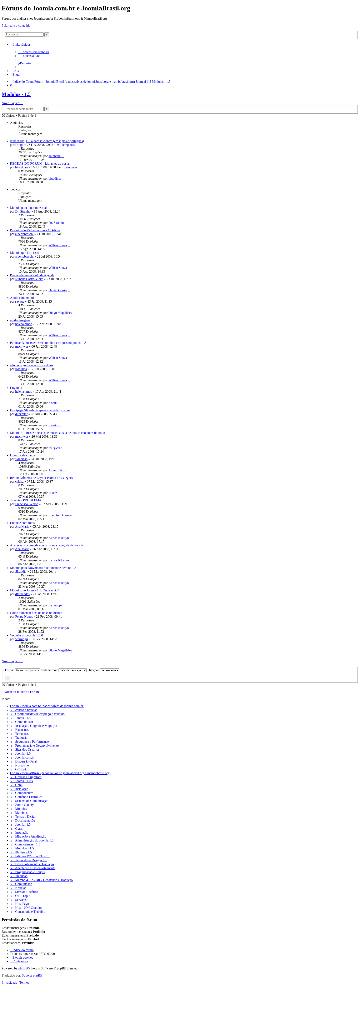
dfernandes (22, 594)
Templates (68, 145)
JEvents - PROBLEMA (25, 500)
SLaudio (20, 571)
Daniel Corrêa (58, 290)
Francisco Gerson (26, 504)
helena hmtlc (23, 324)
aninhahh (55, 156)
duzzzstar (21, 414)
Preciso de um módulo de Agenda (32, 275)
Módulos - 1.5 (16, 94)
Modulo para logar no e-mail (29, 207)
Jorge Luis (55, 470)
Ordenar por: (50, 670)
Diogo (19, 145)
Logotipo (16, 387)
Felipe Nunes (24, 616)
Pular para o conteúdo (16, 25)
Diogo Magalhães (60, 312)
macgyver (21, 346)
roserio (53, 402)
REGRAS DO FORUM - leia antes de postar (40, 163)
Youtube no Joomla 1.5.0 (26, 635)
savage (19, 301)
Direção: (94, 670)
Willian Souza (58, 245)
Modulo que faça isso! (24, 252)
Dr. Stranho (22, 211)
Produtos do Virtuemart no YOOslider (35, 230)
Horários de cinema (23, 455)
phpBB (23, 968)
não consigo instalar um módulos (31, 365)
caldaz (19, 481)
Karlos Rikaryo (59, 538)
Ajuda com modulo (22, 297)
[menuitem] (33, 52)
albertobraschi (24, 234)
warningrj (21, 639)
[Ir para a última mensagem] (62, 156)
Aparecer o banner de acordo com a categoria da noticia (46, 545)
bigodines (21, 167)
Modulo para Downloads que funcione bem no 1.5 (43, 568)
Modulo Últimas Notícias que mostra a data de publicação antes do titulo (57, 433)
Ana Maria (22, 526)
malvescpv (55, 605)
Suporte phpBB (32, 975)
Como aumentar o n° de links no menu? (36, 613)
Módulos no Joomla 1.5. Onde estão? (34, 590)
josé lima (21, 369)
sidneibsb (21, 459)
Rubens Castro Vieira (29, 279)
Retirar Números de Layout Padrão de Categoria (42, 478)
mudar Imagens (20, 320)
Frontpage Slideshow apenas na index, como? (40, 410)
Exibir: (10, 670)
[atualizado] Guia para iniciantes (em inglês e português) (47, 141)
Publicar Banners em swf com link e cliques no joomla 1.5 (48, 342)
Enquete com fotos (22, 523)
